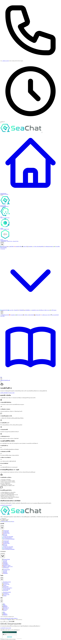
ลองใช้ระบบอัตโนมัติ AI (4, 392)
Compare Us (4, 605)
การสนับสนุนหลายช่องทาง (48, 246)
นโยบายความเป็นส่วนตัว (4, 618)
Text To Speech (3, 241)
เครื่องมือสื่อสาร (27, 310)
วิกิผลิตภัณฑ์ (4, 606)
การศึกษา (4, 585)
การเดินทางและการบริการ (7, 587)
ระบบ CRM (10, 310)
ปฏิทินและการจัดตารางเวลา (44, 310)
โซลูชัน (2, 311)
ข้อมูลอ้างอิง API (5, 607)
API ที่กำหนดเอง (53, 310)
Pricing (3, 604)
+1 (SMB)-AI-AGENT (5, 60)
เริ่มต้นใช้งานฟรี (7, 380)
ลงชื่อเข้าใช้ (2, 380)
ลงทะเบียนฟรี (2, 505)
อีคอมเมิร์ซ (15, 310)
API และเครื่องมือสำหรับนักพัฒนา (8, 549)
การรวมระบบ (2, 553)
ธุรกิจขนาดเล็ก (5, 590)
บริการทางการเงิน (5, 584)
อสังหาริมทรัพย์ (5, 586)
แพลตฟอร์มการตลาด (35, 310)
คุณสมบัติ (2, 242)
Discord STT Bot (15, 241)
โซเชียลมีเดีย (21, 310)
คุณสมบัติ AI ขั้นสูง (18, 246)
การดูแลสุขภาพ (5, 583)
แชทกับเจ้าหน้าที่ (3, 246)
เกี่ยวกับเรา (4, 610)
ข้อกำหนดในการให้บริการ (13, 618)
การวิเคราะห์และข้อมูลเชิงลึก (37, 246)
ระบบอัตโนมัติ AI (10, 246)
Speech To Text (9, 241)
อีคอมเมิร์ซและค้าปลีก (6, 592)
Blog (3, 603)
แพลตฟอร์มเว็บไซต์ (4, 310)
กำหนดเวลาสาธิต (11, 392)
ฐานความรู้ (24, 246)
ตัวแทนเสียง (29, 246)
